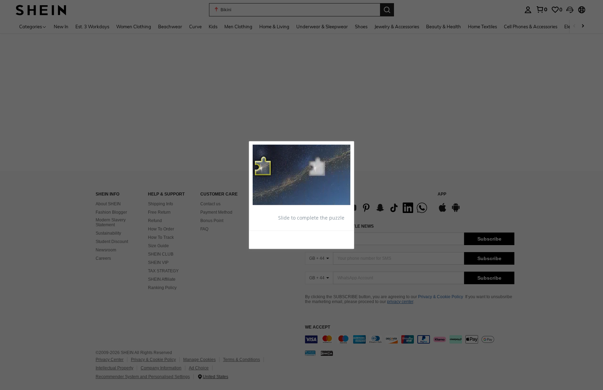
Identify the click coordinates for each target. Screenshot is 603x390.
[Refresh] (270, 239)
